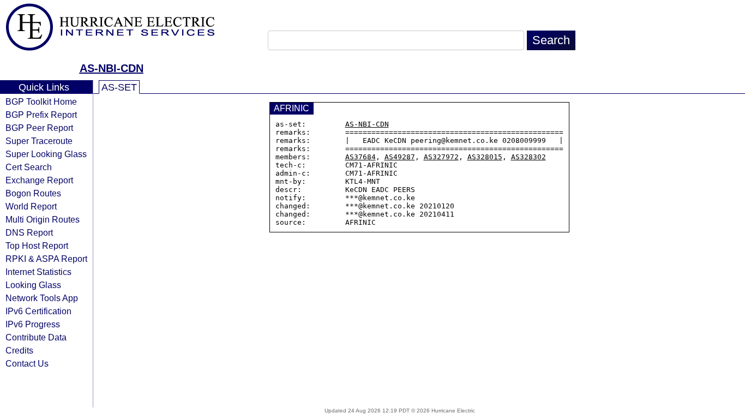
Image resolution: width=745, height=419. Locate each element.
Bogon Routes (33, 193)
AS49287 (399, 157)
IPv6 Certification (38, 311)
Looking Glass (33, 285)
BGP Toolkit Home (41, 101)
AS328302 (528, 157)
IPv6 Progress (32, 324)
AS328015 (484, 157)
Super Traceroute (39, 141)
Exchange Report (39, 180)
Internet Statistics (38, 272)
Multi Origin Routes (42, 219)
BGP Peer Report (39, 128)
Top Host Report (36, 245)
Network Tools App (41, 298)
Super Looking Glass (46, 154)
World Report (31, 206)
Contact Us (27, 363)
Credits (19, 350)
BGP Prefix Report (41, 114)
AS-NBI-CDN (111, 68)
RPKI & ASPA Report (46, 259)
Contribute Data (36, 337)
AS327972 (441, 157)
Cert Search (28, 167)
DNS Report (29, 232)
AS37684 (360, 157)
